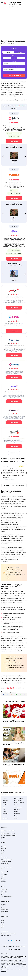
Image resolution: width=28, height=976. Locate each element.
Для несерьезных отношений (8, 833)
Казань (4, 802)
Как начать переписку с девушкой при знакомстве (13, 743)
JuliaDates (3, 879)
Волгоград (5, 813)
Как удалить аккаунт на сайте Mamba (13, 785)
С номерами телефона (6, 861)
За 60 (2, 926)
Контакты (11, 946)
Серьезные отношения (8, 100)
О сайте (5, 946)
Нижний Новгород (19, 802)
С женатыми (4, 892)
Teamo (2, 876)
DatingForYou (15, 2)
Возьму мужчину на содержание (8, 835)
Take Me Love (4, 874)
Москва (5, 798)
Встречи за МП (4, 831)
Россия (2, 845)
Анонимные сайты (5, 865)
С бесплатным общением (7, 859)
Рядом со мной (4, 863)
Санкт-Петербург (18, 798)
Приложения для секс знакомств (8, 933)
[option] (14, 473)
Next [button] (26, 473)
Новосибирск (6, 800)
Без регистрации (19, 100)
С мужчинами (4, 891)
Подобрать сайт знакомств (14, 75)
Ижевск (16, 818)
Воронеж (5, 811)
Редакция (18, 946)
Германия (3, 846)
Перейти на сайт (14, 141)
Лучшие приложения (6, 935)
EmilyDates (3, 881)
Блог (23, 946)
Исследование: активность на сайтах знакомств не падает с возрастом (13, 765)
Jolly (2, 878)
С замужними (4, 894)
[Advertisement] (14, 22)
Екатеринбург (17, 800)
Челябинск (5, 805)
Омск (4, 807)
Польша (3, 852)
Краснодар (17, 813)
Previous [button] (1, 473)
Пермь (16, 811)
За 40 (2, 920)
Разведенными (4, 911)
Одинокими (4, 907)
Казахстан (3, 848)
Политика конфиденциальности (8, 969)
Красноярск (17, 809)
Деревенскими (4, 909)
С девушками (4, 889)
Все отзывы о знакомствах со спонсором (14, 485)
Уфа (4, 809)
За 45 (2, 922)
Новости (9, 949)
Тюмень (16, 816)
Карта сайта (17, 949)
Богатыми (3, 906)
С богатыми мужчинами (6, 896)
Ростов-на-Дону (18, 807)
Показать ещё (14, 453)
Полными (3, 904)
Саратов (5, 816)
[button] (25, 156)
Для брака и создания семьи (7, 830)
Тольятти (5, 818)
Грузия (2, 850)
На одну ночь (4, 837)
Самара (16, 805)
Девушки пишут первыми (7, 866)
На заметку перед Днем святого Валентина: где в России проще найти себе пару (13, 721)
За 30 (2, 919)
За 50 (2, 924)
